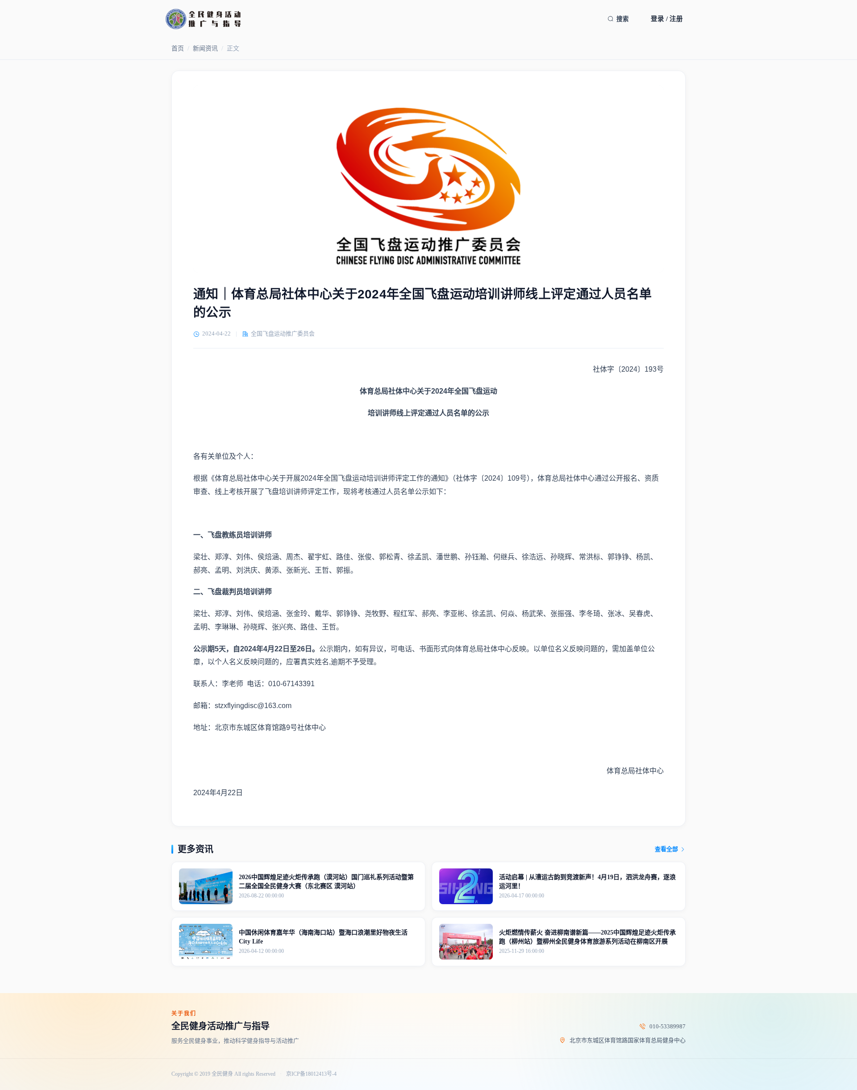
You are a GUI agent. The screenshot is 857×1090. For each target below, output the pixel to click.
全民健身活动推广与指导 (220, 1026)
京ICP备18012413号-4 (311, 1074)
